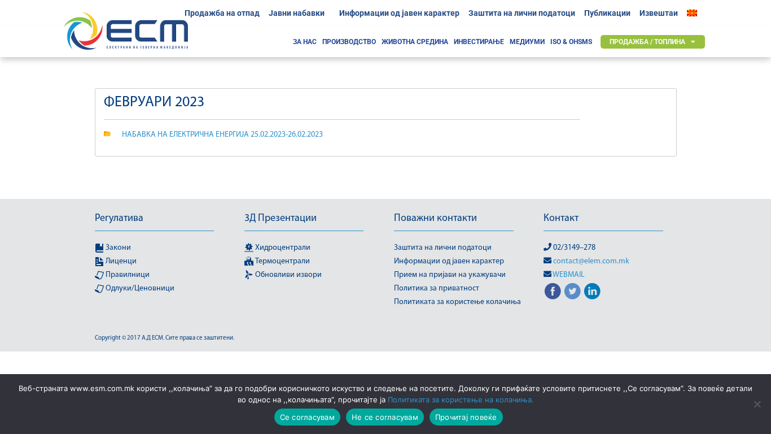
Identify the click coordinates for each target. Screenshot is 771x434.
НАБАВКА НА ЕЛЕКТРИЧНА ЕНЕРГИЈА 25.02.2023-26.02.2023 (222, 135)
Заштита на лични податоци (521, 13)
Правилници (127, 275)
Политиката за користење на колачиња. (461, 399)
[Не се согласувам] (757, 404)
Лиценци (120, 261)
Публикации (607, 13)
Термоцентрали (281, 261)
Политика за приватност (436, 288)
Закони (117, 248)
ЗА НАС (305, 42)
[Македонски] (694, 13)
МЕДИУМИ (527, 42)
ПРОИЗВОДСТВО (349, 42)
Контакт (561, 219)
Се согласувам (307, 417)
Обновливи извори (287, 275)
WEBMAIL (569, 275)
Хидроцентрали (281, 248)
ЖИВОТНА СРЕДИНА (415, 42)
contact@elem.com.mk (591, 261)
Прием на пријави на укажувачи (450, 275)
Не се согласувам (385, 417)
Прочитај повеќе (466, 417)
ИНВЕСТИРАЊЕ (479, 42)
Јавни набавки (297, 13)
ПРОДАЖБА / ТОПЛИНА (647, 42)
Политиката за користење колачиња (457, 302)
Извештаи (658, 13)
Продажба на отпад (222, 13)
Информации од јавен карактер (399, 13)
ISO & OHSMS (571, 42)
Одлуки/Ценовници (139, 288)
